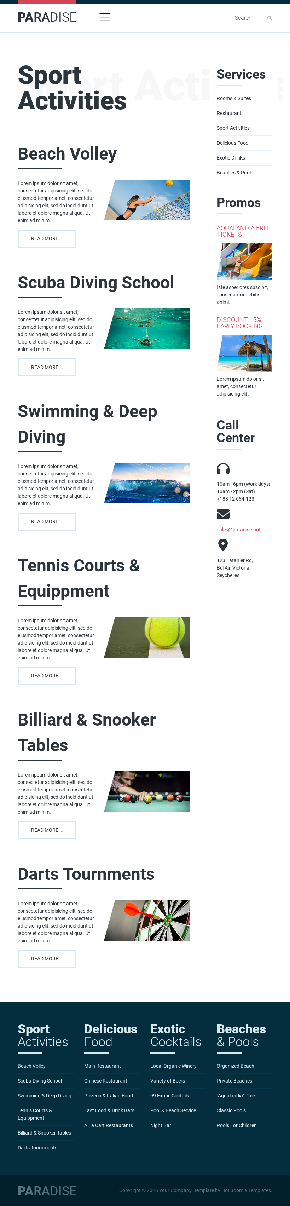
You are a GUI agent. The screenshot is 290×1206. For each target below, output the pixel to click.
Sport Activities (233, 128)
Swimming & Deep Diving (87, 424)
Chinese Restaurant (105, 1081)
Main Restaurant (102, 1066)
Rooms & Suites (234, 98)
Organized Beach (235, 1066)
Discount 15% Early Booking (240, 323)
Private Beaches (234, 1081)
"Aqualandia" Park (236, 1095)
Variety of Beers (167, 1081)
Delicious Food (233, 143)
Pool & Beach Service (173, 1110)
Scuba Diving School (96, 282)
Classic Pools (231, 1110)
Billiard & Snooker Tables (87, 732)
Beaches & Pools (235, 172)
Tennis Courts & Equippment (79, 578)
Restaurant (229, 113)
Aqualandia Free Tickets (244, 231)
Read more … (47, 238)
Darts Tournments (86, 874)
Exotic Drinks (231, 158)
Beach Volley (67, 154)
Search (269, 18)
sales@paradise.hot (239, 529)
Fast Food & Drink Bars (109, 1110)
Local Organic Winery (173, 1066)
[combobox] (249, 18)
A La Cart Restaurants (108, 1125)
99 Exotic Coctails (169, 1095)
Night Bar (160, 1125)
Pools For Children (237, 1125)
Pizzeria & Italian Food (108, 1095)
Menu (104, 17)
